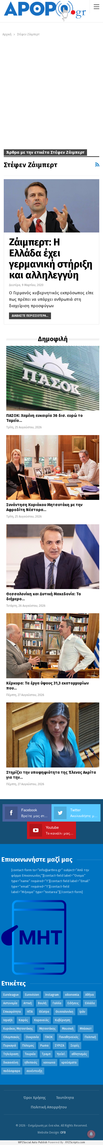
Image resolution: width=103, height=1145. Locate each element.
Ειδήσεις (73, 1003)
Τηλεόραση (10, 1054)
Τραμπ (46, 1054)
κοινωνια (49, 1062)
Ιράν (82, 1011)
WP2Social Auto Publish (32, 1142)
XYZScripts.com (75, 1142)
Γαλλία (57, 1003)
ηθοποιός (30, 1062)
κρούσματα (69, 1062)
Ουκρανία (32, 1037)
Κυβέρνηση (62, 1020)
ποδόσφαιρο (11, 1071)
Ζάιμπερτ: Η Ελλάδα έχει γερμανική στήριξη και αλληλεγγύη (50, 258)
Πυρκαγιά (9, 1045)
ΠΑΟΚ (49, 1037)
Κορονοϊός (41, 1020)
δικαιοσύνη (10, 1062)
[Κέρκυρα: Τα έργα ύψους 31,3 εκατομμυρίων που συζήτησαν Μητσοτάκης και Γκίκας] (52, 645)
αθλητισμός (79, 1054)
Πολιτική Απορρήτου (49, 1107)
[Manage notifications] (91, 1134)
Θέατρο (44, 1011)
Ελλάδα (90, 1003)
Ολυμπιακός (11, 1037)
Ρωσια (44, 1045)
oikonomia (72, 994)
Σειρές (74, 1045)
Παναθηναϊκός (68, 1037)
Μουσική (68, 1028)
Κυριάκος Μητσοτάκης (18, 1028)
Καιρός (23, 1020)
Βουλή (42, 1003)
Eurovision (32, 994)
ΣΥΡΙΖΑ (59, 1045)
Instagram (52, 994)
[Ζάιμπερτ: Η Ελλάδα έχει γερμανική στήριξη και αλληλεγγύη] (51, 205)
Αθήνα (89, 994)
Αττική (28, 1003)
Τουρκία (30, 1054)
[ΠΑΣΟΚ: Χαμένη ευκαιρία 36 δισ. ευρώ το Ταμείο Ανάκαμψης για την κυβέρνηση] (52, 378)
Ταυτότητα (65, 1097)
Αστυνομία (10, 1003)
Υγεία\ (61, 1054)
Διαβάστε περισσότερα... (30, 315)
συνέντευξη (34, 1071)
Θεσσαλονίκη (64, 1011)
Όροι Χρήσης (35, 1097)
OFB (63, 1132)
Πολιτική (90, 1037)
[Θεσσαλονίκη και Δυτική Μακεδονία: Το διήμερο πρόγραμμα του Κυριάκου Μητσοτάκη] (52, 556)
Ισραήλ (7, 1020)
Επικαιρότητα (12, 1011)
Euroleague (11, 994)
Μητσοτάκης (47, 1028)
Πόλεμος (28, 1045)
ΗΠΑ (30, 1011)
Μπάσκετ (86, 1028)
